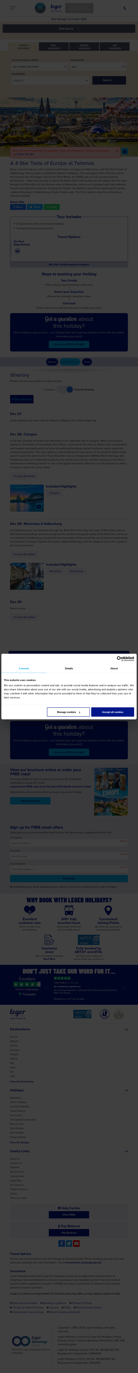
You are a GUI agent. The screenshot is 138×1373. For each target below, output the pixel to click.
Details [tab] (69, 668)
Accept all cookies (112, 712)
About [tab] (114, 668)
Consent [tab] (24, 668)
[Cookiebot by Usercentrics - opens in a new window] (119, 658)
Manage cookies (66, 712)
